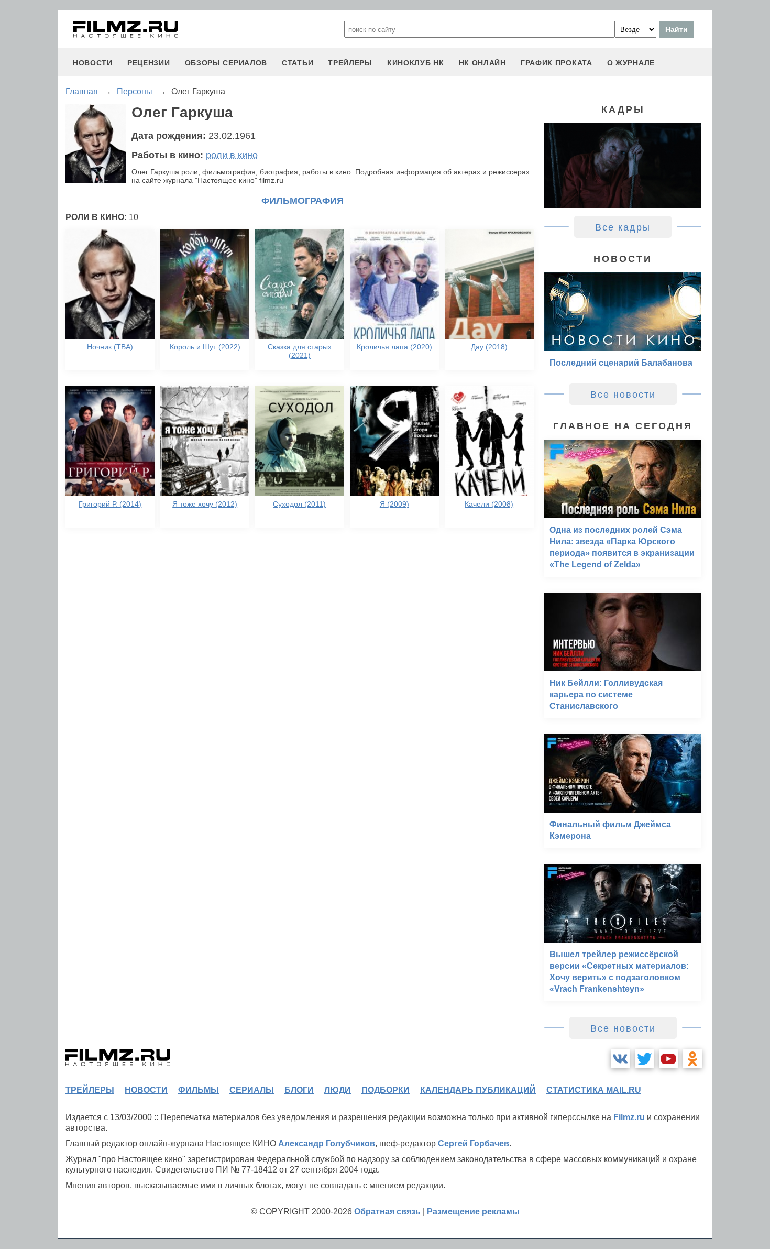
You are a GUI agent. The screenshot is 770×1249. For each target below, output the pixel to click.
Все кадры (623, 227)
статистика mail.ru (593, 1090)
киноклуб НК (415, 63)
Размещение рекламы (473, 1211)
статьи (297, 63)
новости (93, 63)
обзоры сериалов (226, 63)
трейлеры (350, 63)
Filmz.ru (629, 1117)
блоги (299, 1090)
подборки (385, 1090)
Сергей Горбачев (473, 1143)
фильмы (198, 1090)
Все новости (623, 394)
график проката (556, 63)
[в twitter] (644, 1058)
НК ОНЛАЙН (482, 63)
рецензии (148, 63)
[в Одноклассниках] (692, 1058)
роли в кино (232, 155)
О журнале (631, 63)
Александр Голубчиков (326, 1143)
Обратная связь (387, 1211)
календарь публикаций (478, 1090)
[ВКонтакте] (620, 1058)
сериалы (251, 1090)
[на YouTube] (668, 1058)
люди (337, 1090)
